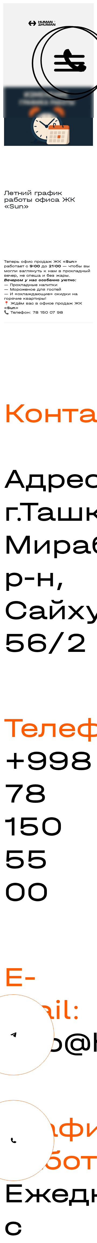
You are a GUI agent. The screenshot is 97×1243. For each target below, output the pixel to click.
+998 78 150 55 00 (48, 826)
